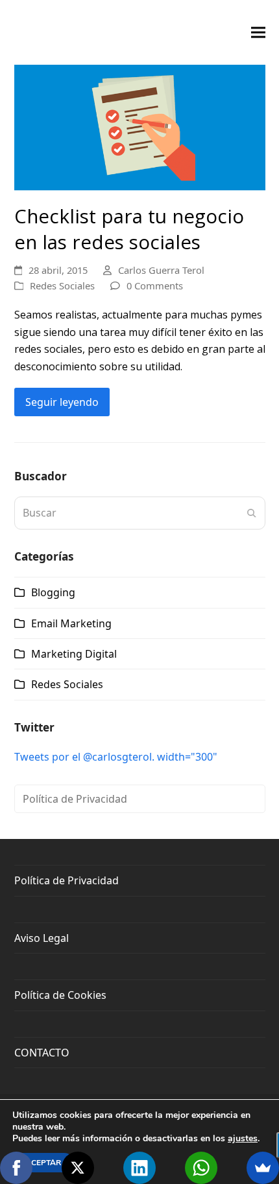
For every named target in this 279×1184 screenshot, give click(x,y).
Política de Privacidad (75, 799)
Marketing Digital (74, 654)
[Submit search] (251, 512)
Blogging (53, 592)
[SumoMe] (263, 1168)
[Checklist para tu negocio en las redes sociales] (139, 126)
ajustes (243, 1139)
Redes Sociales (62, 285)
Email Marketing (71, 623)
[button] (258, 32)
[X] (78, 1168)
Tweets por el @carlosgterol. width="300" (115, 757)
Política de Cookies (60, 995)
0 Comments (155, 285)
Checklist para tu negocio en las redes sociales (129, 229)
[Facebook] (16, 1168)
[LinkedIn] (139, 1168)
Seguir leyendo (62, 402)
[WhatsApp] (201, 1168)
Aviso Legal (41, 938)
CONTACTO (41, 1052)
